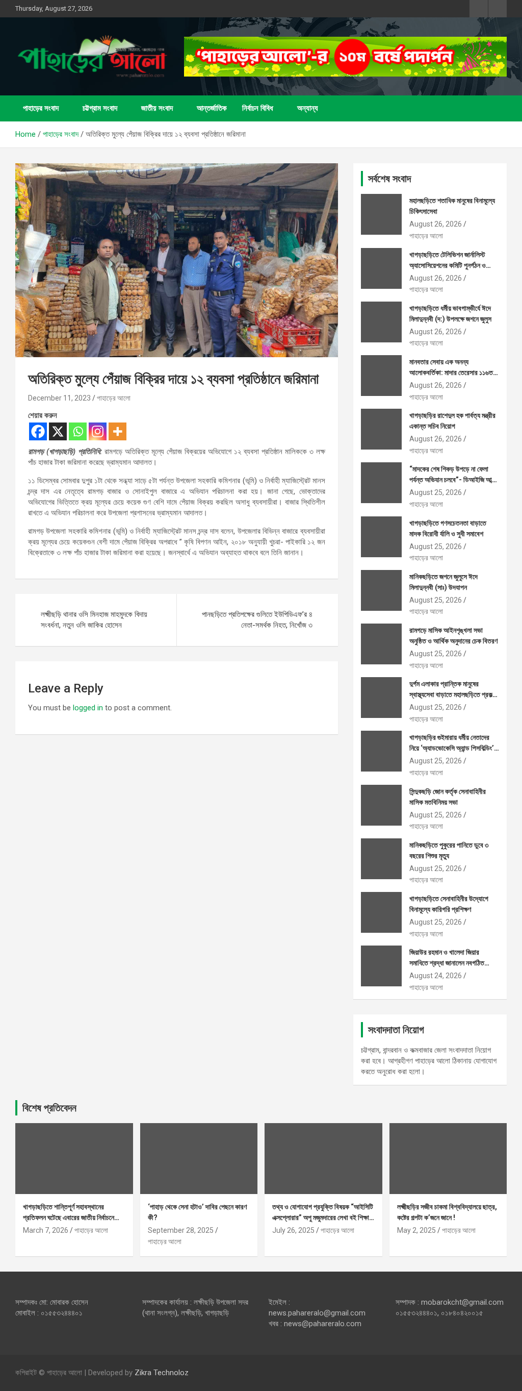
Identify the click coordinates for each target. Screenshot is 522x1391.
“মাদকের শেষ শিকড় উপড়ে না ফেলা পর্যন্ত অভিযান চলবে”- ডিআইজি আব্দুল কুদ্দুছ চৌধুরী (454, 479)
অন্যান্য (307, 108)
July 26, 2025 (293, 1230)
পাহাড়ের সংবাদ (41, 108)
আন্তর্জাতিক (212, 108)
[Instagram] (98, 431)
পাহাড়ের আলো (113, 398)
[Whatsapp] (78, 431)
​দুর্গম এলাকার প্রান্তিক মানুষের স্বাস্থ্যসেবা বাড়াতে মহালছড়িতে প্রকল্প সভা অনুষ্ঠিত (452, 694)
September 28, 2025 (181, 1230)
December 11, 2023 (59, 398)
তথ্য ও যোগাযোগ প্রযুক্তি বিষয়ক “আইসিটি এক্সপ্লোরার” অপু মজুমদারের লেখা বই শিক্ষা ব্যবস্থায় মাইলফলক (322, 1217)
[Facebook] (38, 431)
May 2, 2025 (416, 1230)
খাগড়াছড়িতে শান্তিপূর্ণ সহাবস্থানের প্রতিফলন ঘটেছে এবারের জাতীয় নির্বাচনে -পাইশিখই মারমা (68, 1217)
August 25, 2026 (435, 492)
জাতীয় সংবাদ (157, 108)
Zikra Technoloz (162, 1372)
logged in (88, 707)
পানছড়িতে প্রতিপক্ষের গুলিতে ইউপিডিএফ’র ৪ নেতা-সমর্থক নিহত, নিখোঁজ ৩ (257, 620)
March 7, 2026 (45, 1230)
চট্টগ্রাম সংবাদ (100, 108)
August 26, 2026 (435, 224)
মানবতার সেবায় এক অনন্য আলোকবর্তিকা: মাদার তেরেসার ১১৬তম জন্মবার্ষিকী (452, 372)
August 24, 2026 (435, 976)
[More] (117, 431)
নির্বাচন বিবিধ (257, 108)
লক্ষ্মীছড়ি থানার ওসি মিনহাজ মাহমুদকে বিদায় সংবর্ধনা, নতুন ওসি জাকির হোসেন (94, 620)
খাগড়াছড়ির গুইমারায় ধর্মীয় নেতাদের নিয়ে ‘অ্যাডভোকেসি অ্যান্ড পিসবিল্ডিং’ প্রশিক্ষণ (451, 748)
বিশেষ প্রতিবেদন (49, 1108)
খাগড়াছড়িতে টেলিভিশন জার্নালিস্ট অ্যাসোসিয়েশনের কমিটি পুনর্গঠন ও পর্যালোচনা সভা (447, 265)
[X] (58, 431)
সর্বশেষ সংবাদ (389, 178)
